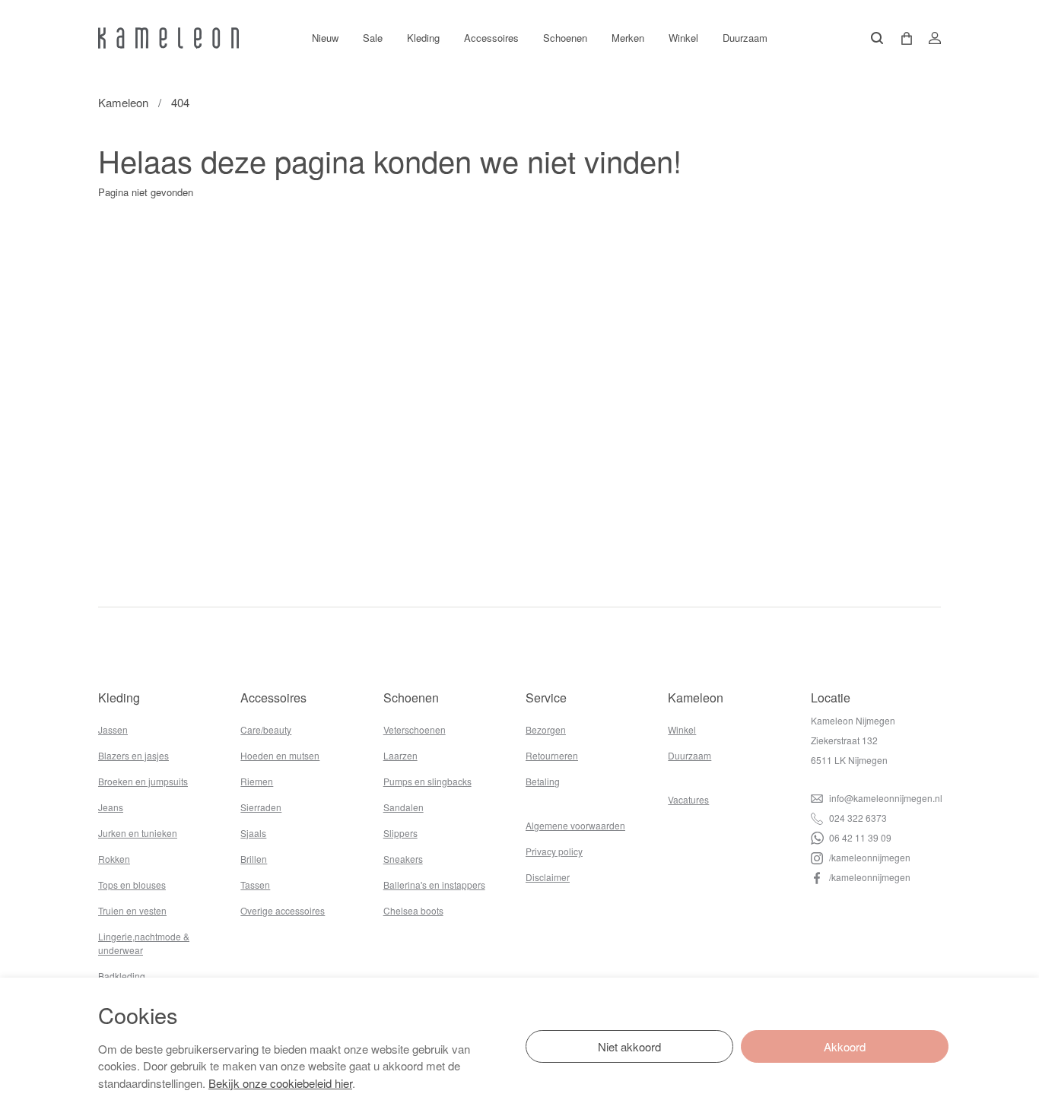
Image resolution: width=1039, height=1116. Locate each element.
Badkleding (121, 975)
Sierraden (260, 807)
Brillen (253, 858)
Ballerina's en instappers (434, 884)
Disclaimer (548, 876)
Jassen (113, 729)
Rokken (114, 858)
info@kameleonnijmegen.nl (884, 797)
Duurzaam (745, 37)
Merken (628, 37)
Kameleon (123, 102)
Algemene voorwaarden (575, 825)
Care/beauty (265, 729)
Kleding (423, 37)
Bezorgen (546, 729)
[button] (901, 38)
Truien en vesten (132, 910)
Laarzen (400, 755)
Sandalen (403, 807)
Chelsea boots (413, 910)
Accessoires (491, 37)
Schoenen (565, 37)
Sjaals (253, 832)
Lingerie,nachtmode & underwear (143, 943)
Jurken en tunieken (137, 832)
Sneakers (403, 858)
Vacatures (688, 799)
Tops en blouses (132, 884)
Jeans (110, 807)
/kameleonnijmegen (868, 857)
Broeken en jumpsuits (143, 781)
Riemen (256, 781)
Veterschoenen (414, 729)
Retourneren (552, 755)
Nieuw (325, 37)
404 (180, 102)
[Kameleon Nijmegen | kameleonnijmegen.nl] (168, 38)
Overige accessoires (282, 910)
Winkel (683, 37)
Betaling (543, 781)
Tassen (255, 884)
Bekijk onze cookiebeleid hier (280, 1083)
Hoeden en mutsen (279, 755)
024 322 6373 (857, 817)
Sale (373, 37)
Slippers (400, 832)
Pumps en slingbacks (427, 781)
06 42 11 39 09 (859, 837)
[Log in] (930, 38)
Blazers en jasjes (133, 755)
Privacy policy (554, 851)
